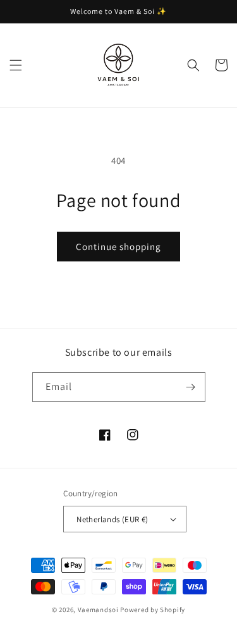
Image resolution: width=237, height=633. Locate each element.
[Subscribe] (191, 387)
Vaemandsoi (98, 609)
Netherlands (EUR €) (112, 519)
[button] (16, 65)
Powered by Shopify (152, 609)
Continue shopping (118, 247)
